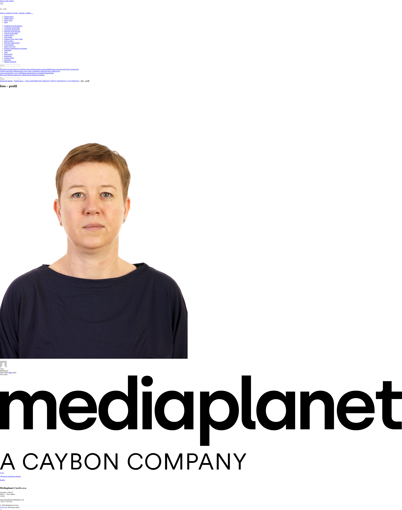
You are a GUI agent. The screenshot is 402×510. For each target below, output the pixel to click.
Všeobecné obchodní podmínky (10, 476)
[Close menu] (1, 77)
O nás (2, 473)
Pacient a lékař (9, 58)
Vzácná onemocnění (11, 33)
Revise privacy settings (13, 507)
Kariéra (2, 480)
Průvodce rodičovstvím (11, 43)
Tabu (6, 52)
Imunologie (8, 56)
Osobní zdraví (9, 35)
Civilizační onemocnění (12, 28)
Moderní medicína (10, 62)
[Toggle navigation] (32, 13)
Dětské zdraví (8, 18)
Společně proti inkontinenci (13, 26)
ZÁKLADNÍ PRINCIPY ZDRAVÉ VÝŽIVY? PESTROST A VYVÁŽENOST (52, 81)
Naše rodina (8, 37)
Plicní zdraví (8, 54)
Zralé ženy (7, 60)
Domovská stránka (6, 81)
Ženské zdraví (9, 17)
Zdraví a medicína (15, 13)
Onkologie (7, 50)
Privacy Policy (3, 507)
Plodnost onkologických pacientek (15, 48)
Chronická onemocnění (12, 30)
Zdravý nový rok (9, 46)
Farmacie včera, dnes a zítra (13, 39)
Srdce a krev (8, 20)
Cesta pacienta (9, 45)
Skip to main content (7, 1)
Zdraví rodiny (8, 41)
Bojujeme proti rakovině (12, 31)
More (6, 22)
